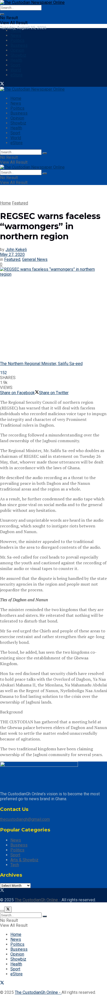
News (15, 35)
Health (16, 60)
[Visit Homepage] (32, 2)
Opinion (17, 50)
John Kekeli (16, 249)
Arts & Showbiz (24, 859)
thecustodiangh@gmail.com (25, 819)
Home (15, 30)
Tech (14, 864)
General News (35, 259)
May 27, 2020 (12, 254)
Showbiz (18, 55)
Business (19, 45)
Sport (15, 65)
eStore (16, 74)
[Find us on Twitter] (2, 84)
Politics (17, 40)
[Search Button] (2, 14)
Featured (20, 203)
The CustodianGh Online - (38, 899)
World (15, 70)
